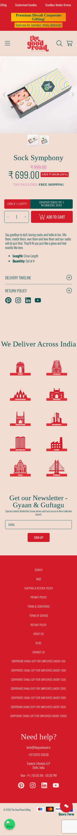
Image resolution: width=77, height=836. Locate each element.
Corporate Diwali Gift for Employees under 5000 (38, 707)
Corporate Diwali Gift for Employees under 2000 (38, 688)
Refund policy (38, 625)
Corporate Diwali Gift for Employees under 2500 (38, 697)
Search (39, 570)
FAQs (38, 579)
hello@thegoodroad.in (38, 747)
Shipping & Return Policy (38, 588)
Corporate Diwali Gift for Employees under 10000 (38, 716)
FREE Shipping (51, 184)
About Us (38, 634)
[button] (7, 43)
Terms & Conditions (39, 606)
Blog (38, 643)
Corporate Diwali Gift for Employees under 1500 (38, 679)
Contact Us (39, 652)
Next (72, 94)
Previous (4, 94)
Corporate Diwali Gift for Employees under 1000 (38, 670)
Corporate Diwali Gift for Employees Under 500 (38, 661)
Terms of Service (38, 615)
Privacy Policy (39, 597)
